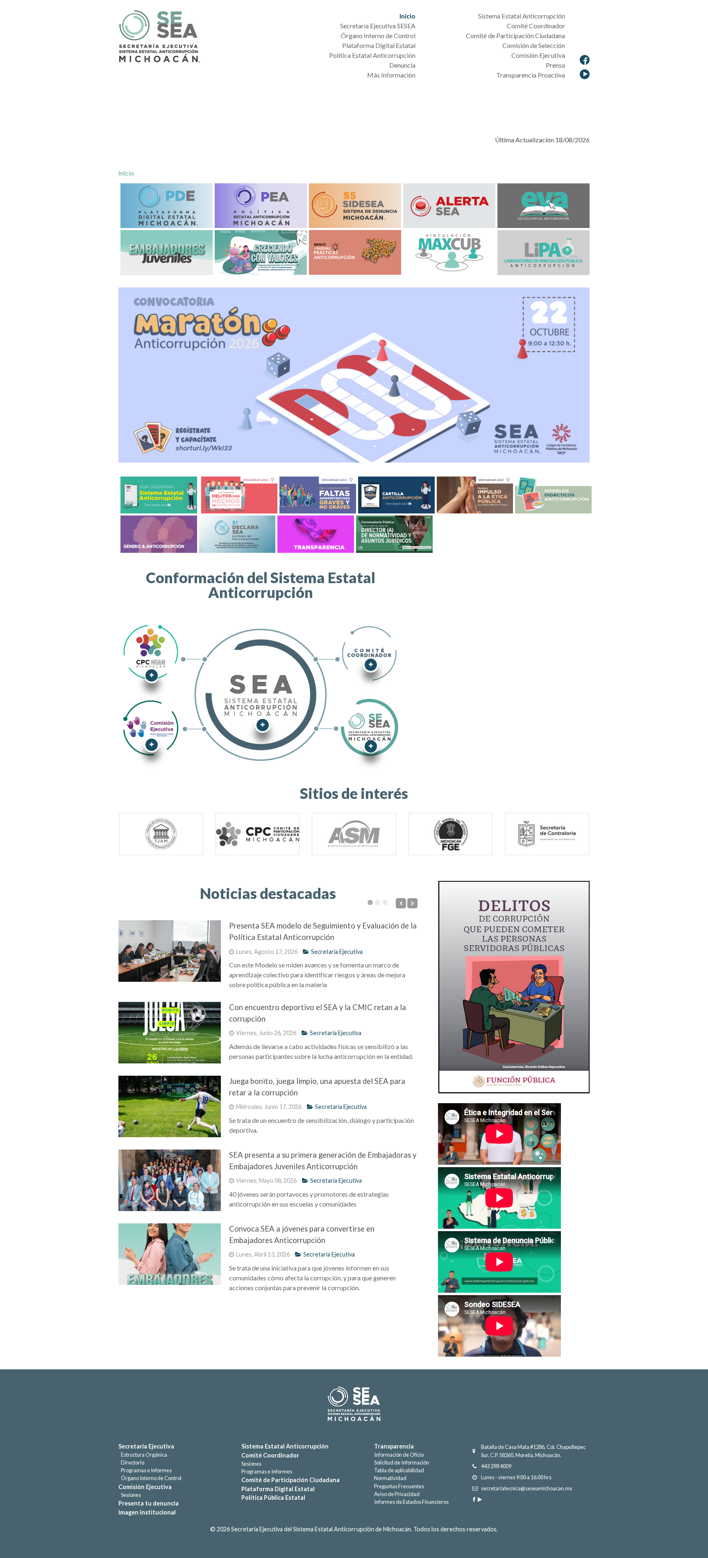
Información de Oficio (399, 1454)
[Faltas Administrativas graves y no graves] (316, 494)
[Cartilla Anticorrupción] (395, 494)
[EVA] (236, 533)
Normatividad (390, 1478)
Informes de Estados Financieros (411, 1502)
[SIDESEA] (355, 205)
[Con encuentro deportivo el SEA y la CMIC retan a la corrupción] (169, 1032)
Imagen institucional (147, 1512)
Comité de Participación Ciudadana (290, 1479)
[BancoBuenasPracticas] (355, 251)
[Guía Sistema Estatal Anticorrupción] (158, 494)
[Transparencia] (314, 533)
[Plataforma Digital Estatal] (166, 205)
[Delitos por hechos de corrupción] (238, 494)
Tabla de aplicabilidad (399, 1470)
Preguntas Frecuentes (399, 1486)
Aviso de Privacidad (397, 1494)
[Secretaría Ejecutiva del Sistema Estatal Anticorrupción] (159, 37)
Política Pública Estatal (273, 1497)
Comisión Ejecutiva (145, 1486)
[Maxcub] (449, 251)
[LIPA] (543, 251)
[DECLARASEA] (543, 205)
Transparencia (394, 1446)
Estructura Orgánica (142, 1454)
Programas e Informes (145, 1470)
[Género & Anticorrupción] (157, 533)
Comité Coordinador (270, 1455)
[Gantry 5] (354, 1404)
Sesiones (129, 1495)
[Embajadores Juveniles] (166, 251)
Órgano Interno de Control (150, 1478)
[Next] (576, 837)
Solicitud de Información (401, 1462)
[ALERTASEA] (449, 205)
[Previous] (132, 837)
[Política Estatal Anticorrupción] (261, 205)
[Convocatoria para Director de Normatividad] (394, 533)
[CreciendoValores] (261, 251)
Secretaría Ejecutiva (337, 951)
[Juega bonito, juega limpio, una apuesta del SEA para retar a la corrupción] (169, 1106)
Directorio (131, 1462)
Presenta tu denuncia (148, 1503)
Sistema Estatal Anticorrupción (285, 1446)
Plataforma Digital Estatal (278, 1488)
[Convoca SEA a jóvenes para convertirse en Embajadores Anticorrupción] (169, 1254)
